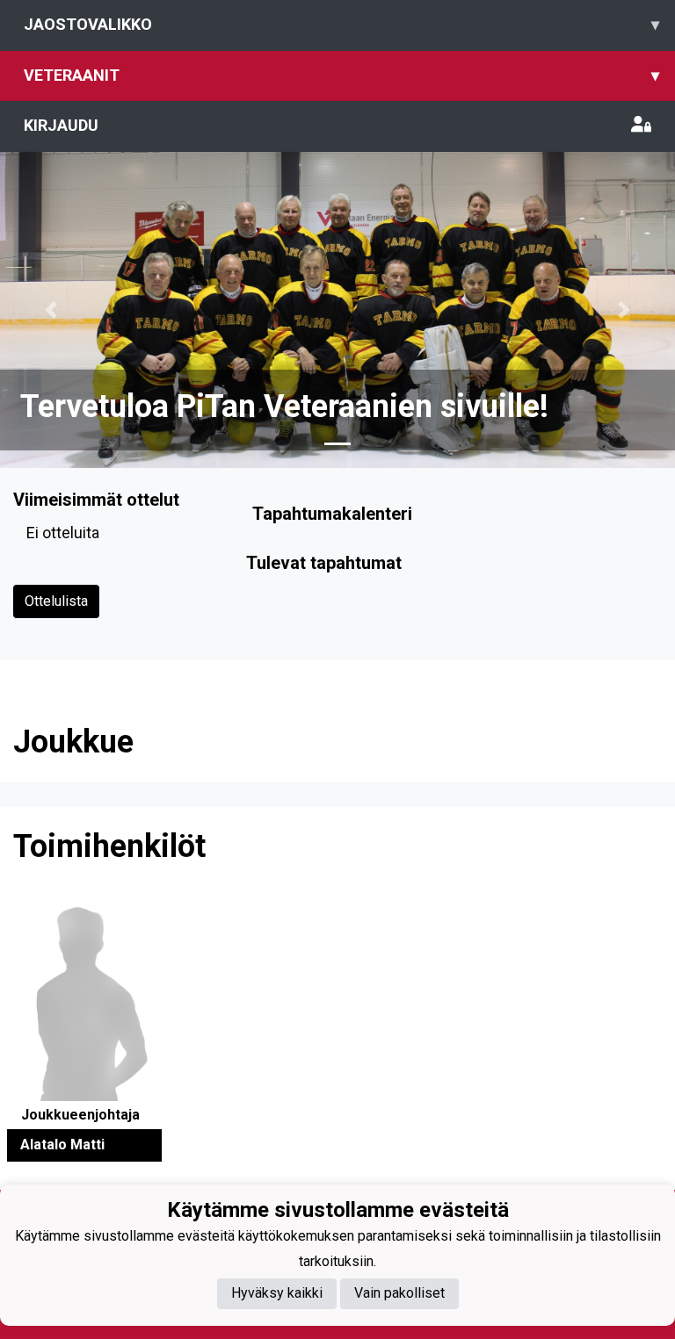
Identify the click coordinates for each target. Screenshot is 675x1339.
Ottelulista (56, 601)
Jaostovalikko (341, 24)
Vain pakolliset (399, 1293)
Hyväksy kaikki (277, 1293)
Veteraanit (341, 75)
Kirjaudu (61, 125)
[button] (50, 310)
